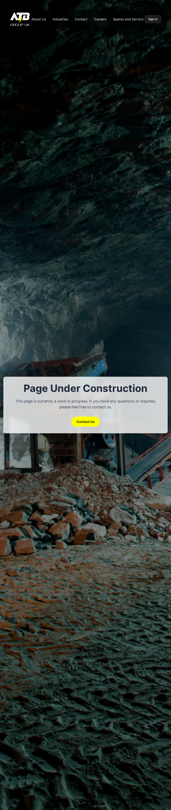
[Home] (20, 19)
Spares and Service (128, 19)
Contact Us (86, 422)
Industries (60, 19)
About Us (38, 19)
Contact (81, 19)
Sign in (152, 19)
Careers (100, 19)
